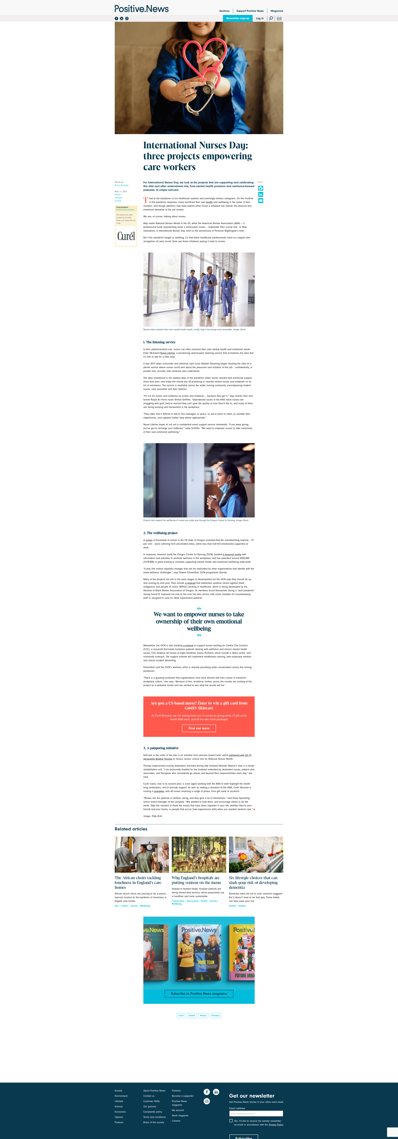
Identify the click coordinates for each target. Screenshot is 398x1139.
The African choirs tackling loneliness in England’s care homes (138, 883)
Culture (124, 906)
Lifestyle (118, 197)
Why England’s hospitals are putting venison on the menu (196, 880)
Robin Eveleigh (121, 185)
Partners (215, 1015)
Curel (181, 1015)
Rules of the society (153, 1122)
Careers (176, 1120)
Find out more (199, 728)
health (209, 202)
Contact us (148, 1096)
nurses (203, 1015)
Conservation (178, 901)
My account (178, 1110)
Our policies (149, 1106)
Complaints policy (152, 1111)
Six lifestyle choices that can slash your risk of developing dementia (253, 883)
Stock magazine (180, 1115)
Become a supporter (183, 1096)
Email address (237, 1108)
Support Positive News (250, 11)
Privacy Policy (276, 1124)
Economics (120, 1111)
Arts (116, 906)
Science (119, 1106)
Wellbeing (145, 906)
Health (118, 194)
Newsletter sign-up (237, 18)
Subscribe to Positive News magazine (199, 994)
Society (118, 201)
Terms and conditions (154, 1117)
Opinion (119, 1117)
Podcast (119, 1122)
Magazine (277, 11)
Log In (260, 18)
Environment (192, 901)
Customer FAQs (151, 1101)
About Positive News (154, 1090)
